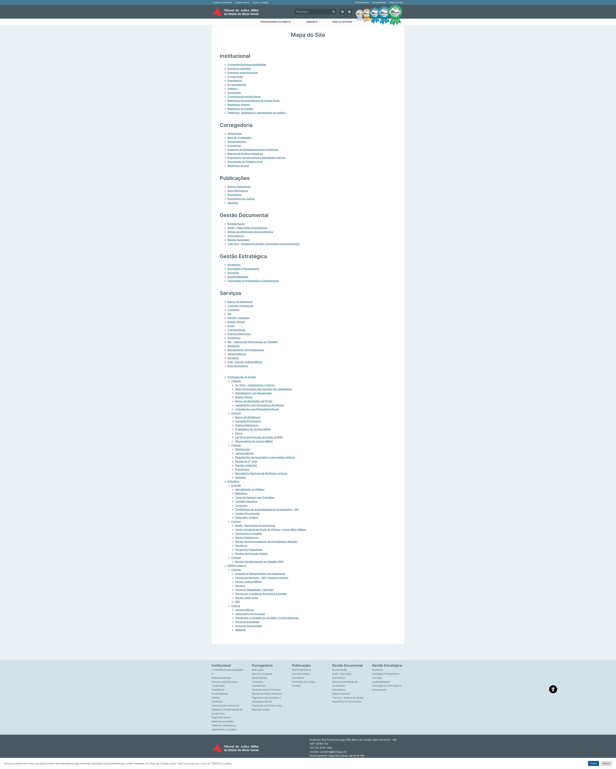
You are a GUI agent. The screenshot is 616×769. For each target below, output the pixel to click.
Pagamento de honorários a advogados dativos (256, 157)
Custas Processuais (247, 513)
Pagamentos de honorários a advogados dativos (265, 457)
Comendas (234, 92)
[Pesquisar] (333, 11)
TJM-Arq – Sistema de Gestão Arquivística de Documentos (263, 243)
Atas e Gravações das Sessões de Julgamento (263, 389)
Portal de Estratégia (247, 621)
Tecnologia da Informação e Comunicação (253, 280)
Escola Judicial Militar (248, 581)
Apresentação (236, 223)
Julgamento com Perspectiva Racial (257, 409)
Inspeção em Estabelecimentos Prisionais (252, 149)
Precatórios (234, 194)
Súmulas (232, 202)
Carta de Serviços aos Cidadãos (254, 497)
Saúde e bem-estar (246, 597)
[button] (277, 22)
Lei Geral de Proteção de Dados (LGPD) (259, 437)
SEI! (237, 601)
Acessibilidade (379, 2)
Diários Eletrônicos (239, 186)
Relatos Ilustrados (238, 239)
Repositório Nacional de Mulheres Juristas (261, 473)
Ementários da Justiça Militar (253, 429)
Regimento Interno (238, 104)
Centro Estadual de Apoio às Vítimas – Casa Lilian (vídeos (270, 529)
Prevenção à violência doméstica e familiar (261, 593)
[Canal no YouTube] (342, 11)
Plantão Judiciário (238, 317)
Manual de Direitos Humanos (245, 153)
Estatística (233, 264)
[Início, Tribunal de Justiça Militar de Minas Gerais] (235, 11)
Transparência (362, 2)
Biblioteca (241, 493)
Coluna (235, 605)
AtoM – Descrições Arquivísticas (247, 227)
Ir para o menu (242, 2)
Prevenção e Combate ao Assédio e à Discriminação (267, 617)
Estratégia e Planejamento (243, 268)
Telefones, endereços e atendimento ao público (256, 112)
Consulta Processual (240, 305)
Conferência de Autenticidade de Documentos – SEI (267, 509)
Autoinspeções (236, 141)
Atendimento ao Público (250, 489)
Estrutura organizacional (242, 72)
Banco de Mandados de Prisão (254, 401)
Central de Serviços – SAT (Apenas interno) (261, 577)
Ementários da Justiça (241, 198)
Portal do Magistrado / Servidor (254, 589)
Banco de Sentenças (240, 301)
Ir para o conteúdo (222, 2)
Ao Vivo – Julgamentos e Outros (255, 385)
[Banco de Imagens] (349, 11)
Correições (234, 145)
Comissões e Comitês (248, 533)
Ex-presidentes (236, 84)
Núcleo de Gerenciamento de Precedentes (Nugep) (266, 541)
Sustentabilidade (237, 276)
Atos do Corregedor (239, 137)
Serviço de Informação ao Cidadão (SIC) (259, 561)
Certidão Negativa (246, 501)
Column (236, 381)
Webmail (240, 629)
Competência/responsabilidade (246, 64)
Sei (229, 313)
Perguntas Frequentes (248, 549)
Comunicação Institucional (243, 96)
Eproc (231, 325)
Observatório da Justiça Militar (254, 441)
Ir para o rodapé (261, 2)
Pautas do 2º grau (246, 461)
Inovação (233, 272)
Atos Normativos (237, 190)
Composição (235, 76)
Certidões (233, 309)
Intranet (240, 585)
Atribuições (234, 133)
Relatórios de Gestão (240, 108)
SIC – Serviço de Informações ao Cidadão (252, 341)
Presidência (234, 80)
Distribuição (242, 449)
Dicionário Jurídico (246, 517)
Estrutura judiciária (239, 68)
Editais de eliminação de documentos (250, 231)
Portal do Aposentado (248, 625)
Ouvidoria (233, 346)
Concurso (241, 505)
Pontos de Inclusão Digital (251, 553)
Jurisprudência (236, 354)
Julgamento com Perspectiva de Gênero (259, 405)
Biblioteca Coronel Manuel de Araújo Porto (253, 100)
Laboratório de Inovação (250, 613)
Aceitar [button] (593, 763)
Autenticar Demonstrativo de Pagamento (260, 573)
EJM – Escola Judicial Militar (244, 362)
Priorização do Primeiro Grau (244, 161)
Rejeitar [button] (606, 763)
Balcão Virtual (236, 321)
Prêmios (232, 88)
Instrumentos (235, 235)
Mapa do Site (396, 2)
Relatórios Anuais (238, 165)
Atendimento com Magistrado (245, 350)
